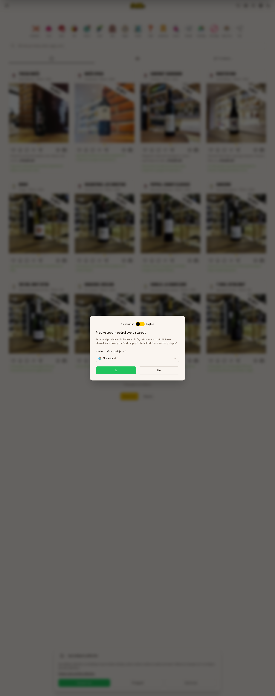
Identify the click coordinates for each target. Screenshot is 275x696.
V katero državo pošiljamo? (111, 351)
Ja (116, 370)
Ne (159, 370)
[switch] (140, 324)
